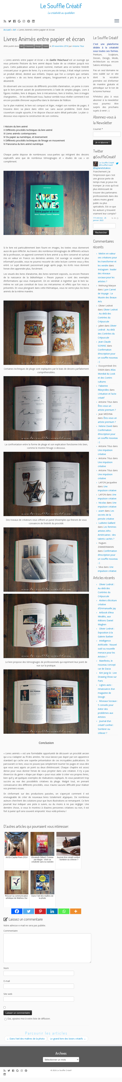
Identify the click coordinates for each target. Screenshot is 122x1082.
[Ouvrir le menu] (116, 21)
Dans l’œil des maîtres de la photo (26, 1038)
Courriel (98, 129)
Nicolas (102, 502)
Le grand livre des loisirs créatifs (68, 1038)
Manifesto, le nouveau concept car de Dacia (107, 664)
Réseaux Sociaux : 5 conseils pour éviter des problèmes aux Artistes (108, 708)
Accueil (7, 29)
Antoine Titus (78, 46)
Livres (45, 46)
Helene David (105, 426)
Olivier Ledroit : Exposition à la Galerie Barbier (106, 632)
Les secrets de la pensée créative (106, 514)
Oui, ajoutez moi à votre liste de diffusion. (28, 1018)
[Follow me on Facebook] (15, 21)
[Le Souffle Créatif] (95, 163)
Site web (7, 993)
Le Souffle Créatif (61, 5)
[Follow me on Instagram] (25, 21)
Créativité (29, 46)
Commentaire (10, 930)
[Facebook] (16, 911)
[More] (75, 911)
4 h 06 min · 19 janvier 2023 (99, 184)
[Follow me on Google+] (20, 21)
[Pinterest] (40, 911)
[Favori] (117, 183)
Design (38, 46)
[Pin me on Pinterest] (29, 21)
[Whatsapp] (63, 911)
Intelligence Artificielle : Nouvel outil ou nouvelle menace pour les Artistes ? (107, 648)
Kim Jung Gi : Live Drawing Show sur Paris (107, 676)
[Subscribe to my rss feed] (6, 21)
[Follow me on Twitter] (10, 21)
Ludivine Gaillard (106, 522)
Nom (6, 968)
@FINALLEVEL (100, 168)
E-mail (6, 981)
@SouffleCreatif (106, 165)
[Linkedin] (52, 911)
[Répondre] (112, 183)
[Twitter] (28, 911)
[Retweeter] (115, 183)
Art (14, 29)
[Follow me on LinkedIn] (34, 21)
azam (101, 510)
